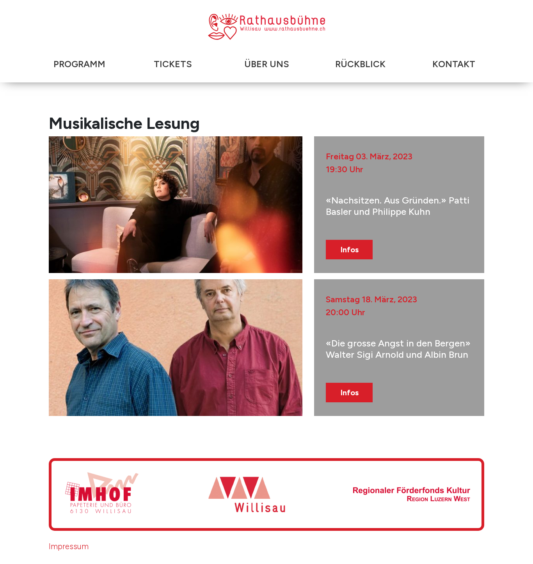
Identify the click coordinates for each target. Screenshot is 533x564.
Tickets (173, 64)
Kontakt (453, 64)
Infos (349, 249)
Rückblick (360, 64)
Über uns (266, 64)
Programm (79, 64)
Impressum (69, 546)
